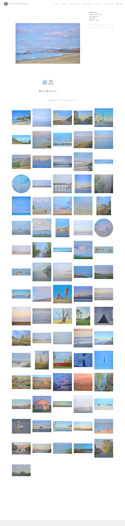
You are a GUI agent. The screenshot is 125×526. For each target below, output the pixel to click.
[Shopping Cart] (120, 4)
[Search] (118, 3)
